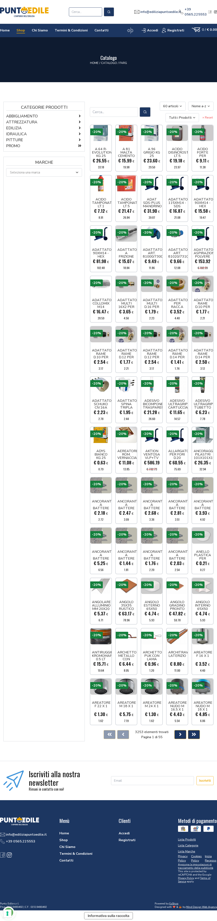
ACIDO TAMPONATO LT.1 (101, 203)
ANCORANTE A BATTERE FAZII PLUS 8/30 (152, 555)
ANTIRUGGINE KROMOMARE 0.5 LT (101, 656)
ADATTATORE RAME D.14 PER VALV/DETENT (203, 354)
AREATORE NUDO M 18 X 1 (203, 706)
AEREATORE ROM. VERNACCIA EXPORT (127, 454)
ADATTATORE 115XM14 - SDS (178, 203)
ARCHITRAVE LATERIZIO (178, 654)
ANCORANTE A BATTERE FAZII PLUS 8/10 (127, 555)
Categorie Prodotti (44, 107)
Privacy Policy (186, 878)
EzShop (173, 903)
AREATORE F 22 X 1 (101, 704)
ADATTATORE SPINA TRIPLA (127, 404)
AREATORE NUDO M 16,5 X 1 (177, 706)
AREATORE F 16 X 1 (203, 654)
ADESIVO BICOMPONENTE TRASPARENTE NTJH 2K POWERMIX (152, 404)
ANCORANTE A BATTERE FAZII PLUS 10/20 (101, 505)
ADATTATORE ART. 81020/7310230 (178, 253)
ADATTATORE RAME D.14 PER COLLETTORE (178, 354)
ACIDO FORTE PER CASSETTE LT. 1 (203, 152)
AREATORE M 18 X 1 (126, 704)
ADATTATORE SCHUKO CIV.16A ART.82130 (101, 404)
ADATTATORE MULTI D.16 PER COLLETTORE (152, 303)
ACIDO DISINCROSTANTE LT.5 (178, 152)
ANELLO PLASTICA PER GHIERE (202, 555)
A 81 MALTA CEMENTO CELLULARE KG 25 (127, 152)
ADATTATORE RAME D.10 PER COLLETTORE (203, 303)
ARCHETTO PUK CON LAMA (152, 656)
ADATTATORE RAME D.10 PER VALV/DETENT (101, 354)
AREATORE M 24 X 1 (152, 704)
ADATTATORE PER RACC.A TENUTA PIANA (178, 303)
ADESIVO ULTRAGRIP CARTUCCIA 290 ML (178, 404)
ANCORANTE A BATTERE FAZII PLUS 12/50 (203, 505)
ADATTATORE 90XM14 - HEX (203, 203)
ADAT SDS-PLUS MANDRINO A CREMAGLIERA (152, 203)
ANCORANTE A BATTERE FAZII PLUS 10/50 (152, 505)
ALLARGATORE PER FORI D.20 (178, 454)
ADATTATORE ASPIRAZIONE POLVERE (203, 253)
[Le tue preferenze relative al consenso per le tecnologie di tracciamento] (7, 914)
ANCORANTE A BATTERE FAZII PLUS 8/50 (178, 555)
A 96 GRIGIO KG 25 (151, 152)
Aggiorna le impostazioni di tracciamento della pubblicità (195, 866)
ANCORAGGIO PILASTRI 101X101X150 (203, 454)
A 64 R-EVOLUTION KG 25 (101, 152)
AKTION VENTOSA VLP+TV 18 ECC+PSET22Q (152, 454)
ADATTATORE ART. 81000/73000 (152, 253)
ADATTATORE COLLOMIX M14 (101, 303)
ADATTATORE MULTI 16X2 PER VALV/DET (127, 303)
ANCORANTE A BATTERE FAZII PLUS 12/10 (178, 505)
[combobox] (173, 106)
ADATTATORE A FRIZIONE (127, 253)
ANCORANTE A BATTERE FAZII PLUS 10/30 (127, 505)
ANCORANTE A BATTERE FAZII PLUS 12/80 (101, 555)
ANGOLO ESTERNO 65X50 (152, 605)
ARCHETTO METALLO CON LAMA (126, 656)
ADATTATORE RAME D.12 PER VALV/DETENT (152, 354)
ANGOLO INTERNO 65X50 (202, 605)
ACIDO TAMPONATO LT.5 (127, 203)
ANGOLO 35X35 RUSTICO (126, 605)
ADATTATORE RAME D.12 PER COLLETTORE (127, 354)
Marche (44, 162)
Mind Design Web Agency (201, 907)
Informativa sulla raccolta (108, 916)
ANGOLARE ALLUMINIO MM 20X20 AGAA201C (101, 605)
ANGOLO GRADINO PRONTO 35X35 (177, 605)
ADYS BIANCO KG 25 (101, 454)
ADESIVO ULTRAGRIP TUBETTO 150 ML (203, 404)
